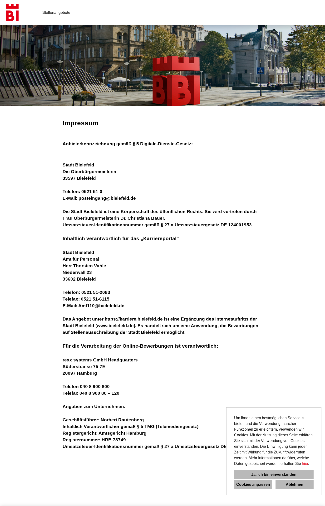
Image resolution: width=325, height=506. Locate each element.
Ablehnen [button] (294, 484)
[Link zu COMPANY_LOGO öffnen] (12, 12)
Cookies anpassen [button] (253, 484)
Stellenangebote (56, 12)
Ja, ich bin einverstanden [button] (273, 474)
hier (305, 464)
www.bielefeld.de (115, 325)
